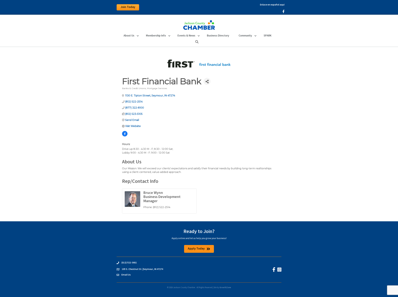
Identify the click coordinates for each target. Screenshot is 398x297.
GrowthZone (225, 287)
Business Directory (218, 36)
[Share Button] (207, 81)
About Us (129, 36)
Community (245, 36)
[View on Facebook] (124, 135)
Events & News (186, 36)
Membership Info (156, 36)
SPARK (267, 36)
